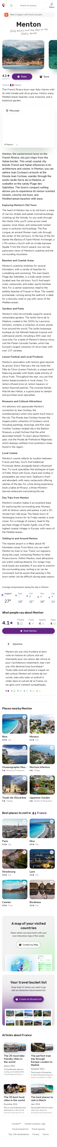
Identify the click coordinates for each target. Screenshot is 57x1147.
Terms (46, 1134)
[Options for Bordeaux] (52, 883)
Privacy (35, 1134)
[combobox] (27, 5)
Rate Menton (30, 630)
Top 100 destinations (18, 1134)
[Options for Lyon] (52, 852)
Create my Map (30, 944)
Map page (14, 110)
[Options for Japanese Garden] (52, 778)
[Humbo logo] (3, 5)
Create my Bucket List (30, 999)
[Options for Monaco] (52, 717)
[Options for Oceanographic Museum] (24, 748)
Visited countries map (34, 1123)
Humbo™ (16, 1123)
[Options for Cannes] (24, 883)
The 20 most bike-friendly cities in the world (14, 1059)
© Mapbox (8, 144)
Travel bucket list (20, 1129)
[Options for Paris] (24, 822)
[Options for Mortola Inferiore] (52, 748)
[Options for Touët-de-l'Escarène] (24, 778)
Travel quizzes (38, 1129)
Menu (51, 7)
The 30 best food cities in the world (14, 1099)
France (15, 85)
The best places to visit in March (42, 1099)
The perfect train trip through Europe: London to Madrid (41, 1060)
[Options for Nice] (24, 717)
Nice (31, 543)
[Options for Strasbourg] (24, 852)
